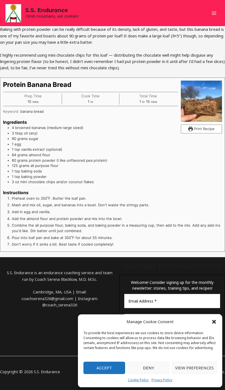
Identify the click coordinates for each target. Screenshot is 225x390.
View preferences (194, 367)
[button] (214, 322)
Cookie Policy (138, 380)
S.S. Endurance (46, 10)
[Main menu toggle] (214, 13)
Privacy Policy (161, 380)
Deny (148, 367)
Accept (104, 367)
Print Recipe (204, 129)
